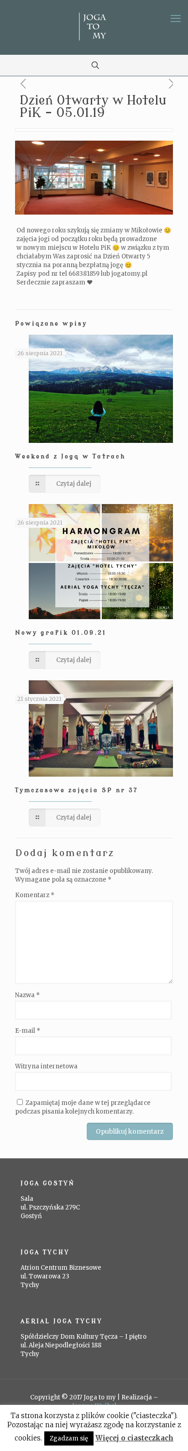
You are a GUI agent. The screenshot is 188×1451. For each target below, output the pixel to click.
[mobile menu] (175, 18)
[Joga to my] (94, 27)
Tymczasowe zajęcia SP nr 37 (76, 790)
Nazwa (27, 995)
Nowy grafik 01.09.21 (60, 632)
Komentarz (34, 895)
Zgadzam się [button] (69, 1438)
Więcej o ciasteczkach (134, 1438)
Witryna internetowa (46, 1066)
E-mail (27, 1031)
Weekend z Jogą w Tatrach (70, 456)
